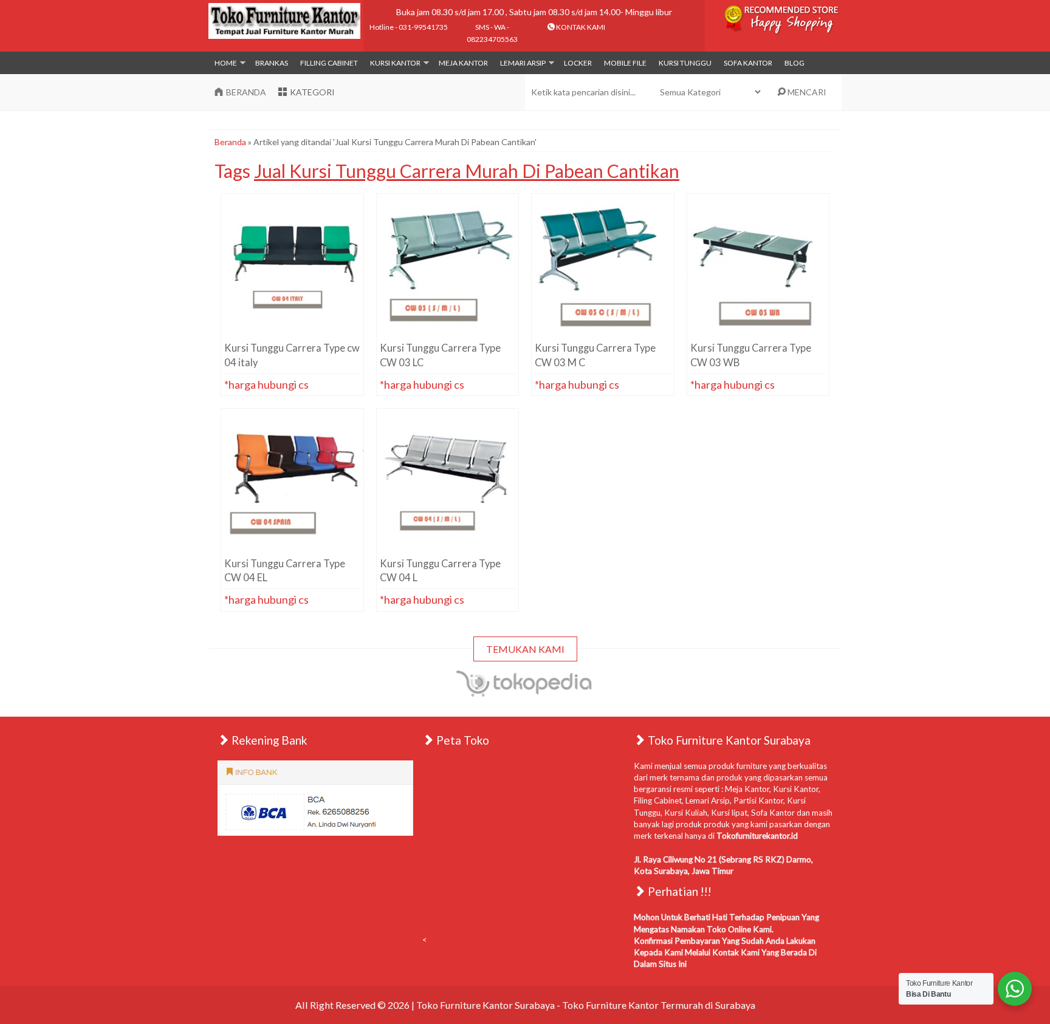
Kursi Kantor (395, 62)
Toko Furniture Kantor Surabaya (485, 1005)
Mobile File (625, 62)
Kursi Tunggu (685, 62)
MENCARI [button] (806, 92)
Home (225, 62)
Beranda (230, 142)
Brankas (271, 62)
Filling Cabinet (329, 62)
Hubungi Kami (297, 327)
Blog (794, 62)
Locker (578, 62)
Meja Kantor (463, 62)
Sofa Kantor (748, 62)
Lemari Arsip (523, 62)
